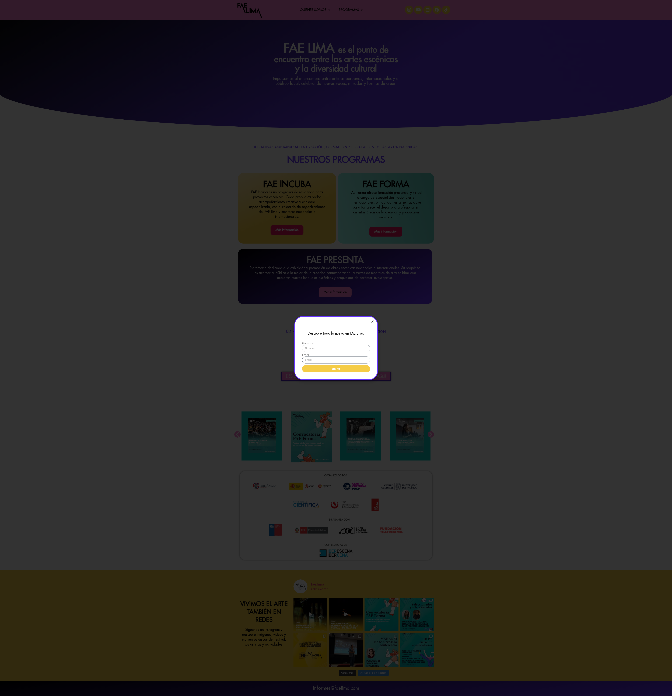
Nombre (307, 343)
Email (305, 355)
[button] (372, 321)
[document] (336, 348)
